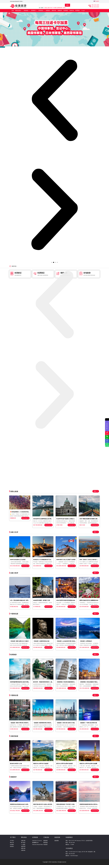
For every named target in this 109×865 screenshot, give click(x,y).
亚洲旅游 (33, 10)
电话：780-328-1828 (70, 842)
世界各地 (40, 10)
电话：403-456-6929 (70, 853)
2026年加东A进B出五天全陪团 (17, 559)
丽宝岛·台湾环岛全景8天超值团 (64, 763)
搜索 (67, 5)
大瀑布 (63, 7)
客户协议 (23, 842)
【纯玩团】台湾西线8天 (86, 641)
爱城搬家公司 (35, 842)
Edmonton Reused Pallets (37, 844)
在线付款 (71, 10)
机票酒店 (66, 10)
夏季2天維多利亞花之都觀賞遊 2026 (89, 600)
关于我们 (12, 840)
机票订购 (23, 848)
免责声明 (23, 846)
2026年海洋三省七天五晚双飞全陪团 (65, 559)
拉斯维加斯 (59, 7)
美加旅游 (26, 10)
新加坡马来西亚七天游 (16, 763)
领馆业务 (54, 10)
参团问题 (45, 842)
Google (83, 10)
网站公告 (12, 842)
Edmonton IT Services (37, 840)
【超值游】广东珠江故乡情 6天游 (88, 723)
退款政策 (45, 840)
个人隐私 (23, 844)
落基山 (46, 7)
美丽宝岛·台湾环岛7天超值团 (40, 763)
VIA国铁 (55, 7)
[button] (51, 262)
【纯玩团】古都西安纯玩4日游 (41, 641)
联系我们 (77, 10)
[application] (21, 10)
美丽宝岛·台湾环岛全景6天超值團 (88, 763)
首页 (13, 10)
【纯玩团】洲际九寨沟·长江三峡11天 (19, 641)
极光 (49, 7)
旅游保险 (56, 840)
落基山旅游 (18, 10)
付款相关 (45, 844)
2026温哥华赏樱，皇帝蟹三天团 (41, 600)
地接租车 (60, 10)
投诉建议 (12, 844)
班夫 (51, 7)
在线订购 (23, 840)
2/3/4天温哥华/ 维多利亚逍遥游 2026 (65, 600)
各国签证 (48, 10)
